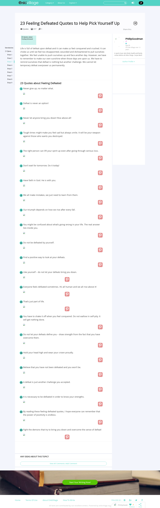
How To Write (69, 500)
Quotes (26, 29)
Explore (72, 3)
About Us (61, 3)
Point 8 (9, 79)
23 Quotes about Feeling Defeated (9, 51)
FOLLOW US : (117, 500)
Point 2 (9, 58)
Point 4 (9, 65)
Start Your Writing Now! (80, 482)
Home (17, 500)
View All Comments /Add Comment (63, 463)
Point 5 (9, 69)
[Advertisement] (63, 73)
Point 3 (9, 62)
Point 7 (9, 76)
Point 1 (9, 55)
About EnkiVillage (50, 500)
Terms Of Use (31, 500)
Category (49, 3)
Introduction (9, 48)
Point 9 (9, 83)
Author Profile (128, 61)
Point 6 (9, 72)
